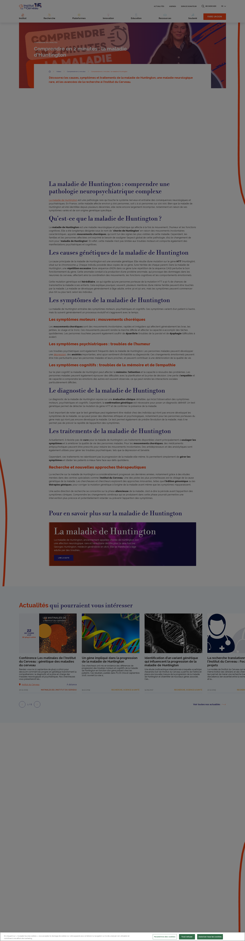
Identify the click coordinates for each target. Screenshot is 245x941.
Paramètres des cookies (164, 937)
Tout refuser (187, 937)
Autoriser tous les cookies (210, 937)
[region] (122, 936)
